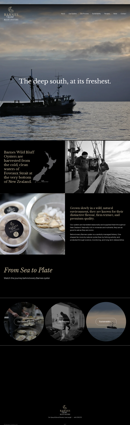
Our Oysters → (23, 321)
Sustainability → (106, 321)
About (63, 13)
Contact (123, 13)
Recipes (107, 13)
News (115, 13)
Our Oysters (73, 13)
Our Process (84, 13)
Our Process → (65, 321)
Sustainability (96, 13)
